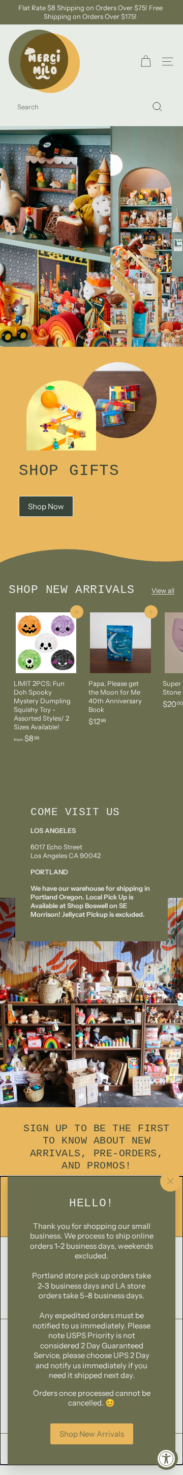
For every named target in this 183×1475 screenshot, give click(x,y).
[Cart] (146, 61)
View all (162, 590)
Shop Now (46, 506)
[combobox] (91, 107)
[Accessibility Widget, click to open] (166, 1458)
